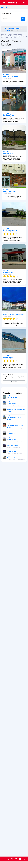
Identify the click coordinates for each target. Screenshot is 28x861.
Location (11, 28)
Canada (19, 28)
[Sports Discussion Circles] (8, 858)
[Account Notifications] (24, 858)
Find (5, 7)
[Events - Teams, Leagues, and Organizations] (12, 858)
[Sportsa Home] (3, 858)
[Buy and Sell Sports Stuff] (16, 858)
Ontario (7, 30)
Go (23, 19)
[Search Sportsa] (4, 2)
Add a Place (14, 381)
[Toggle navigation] (23, 2)
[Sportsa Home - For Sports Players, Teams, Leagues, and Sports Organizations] (13, 2)
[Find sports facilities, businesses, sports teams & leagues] (20, 858)
